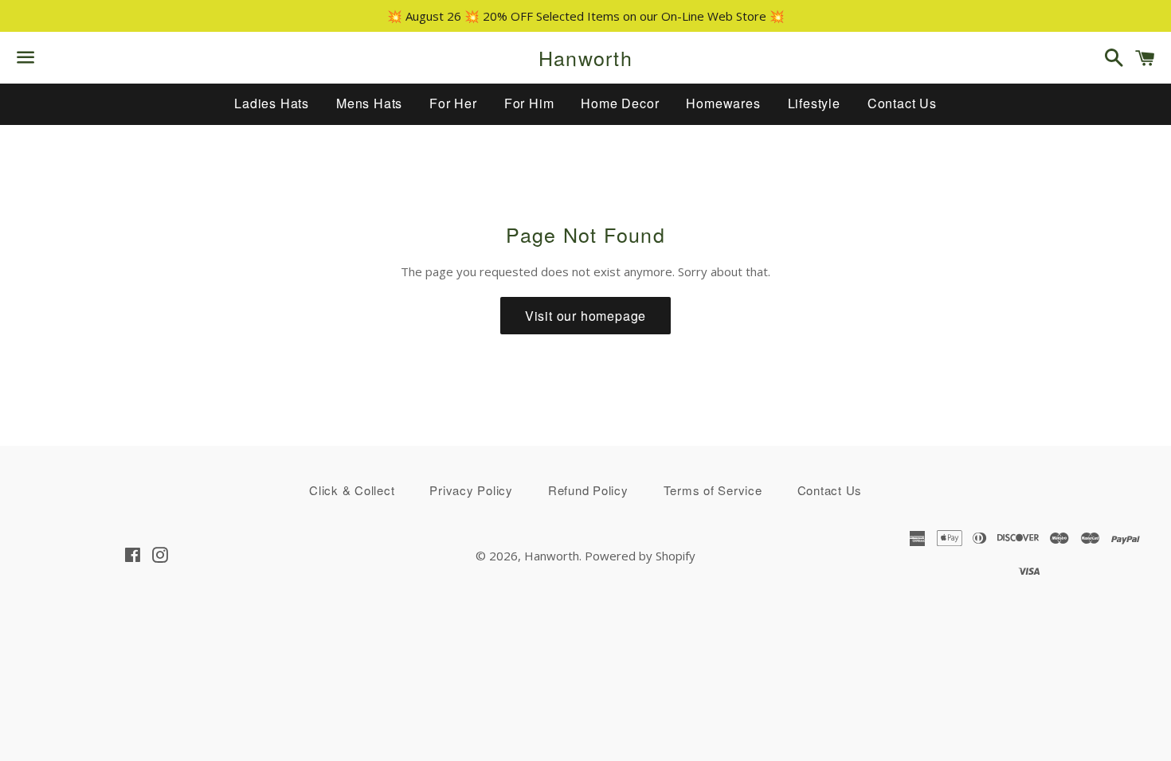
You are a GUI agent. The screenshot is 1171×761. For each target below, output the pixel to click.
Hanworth (585, 58)
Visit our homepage (585, 315)
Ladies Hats (271, 103)
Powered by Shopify (640, 556)
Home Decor (620, 103)
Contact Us (902, 103)
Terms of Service (713, 490)
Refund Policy (588, 490)
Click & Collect (351, 490)
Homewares (723, 103)
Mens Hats (369, 103)
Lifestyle (814, 103)
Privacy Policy (471, 490)
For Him (529, 103)
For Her (453, 103)
